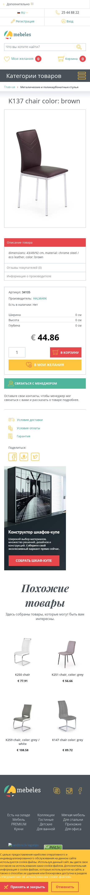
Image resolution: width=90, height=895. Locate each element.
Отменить (65, 887)
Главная (9, 87)
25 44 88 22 (70, 12)
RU (23, 13)
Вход (70, 21)
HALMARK (40, 298)
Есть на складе (18, 815)
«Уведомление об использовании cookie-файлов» (35, 877)
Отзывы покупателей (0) (24, 268)
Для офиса (73, 829)
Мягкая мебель (73, 815)
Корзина (71, 58)
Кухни (18, 829)
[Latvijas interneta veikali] (53, 848)
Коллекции (46, 815)
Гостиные (46, 819)
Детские (46, 824)
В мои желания (49, 364)
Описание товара (19, 242)
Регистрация (25, 21)
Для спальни (73, 819)
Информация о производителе (29, 276)
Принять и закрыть (27, 887)
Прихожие (73, 824)
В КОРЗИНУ (69, 352)
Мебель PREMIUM (18, 821)
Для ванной (46, 829)
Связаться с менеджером (36, 383)
